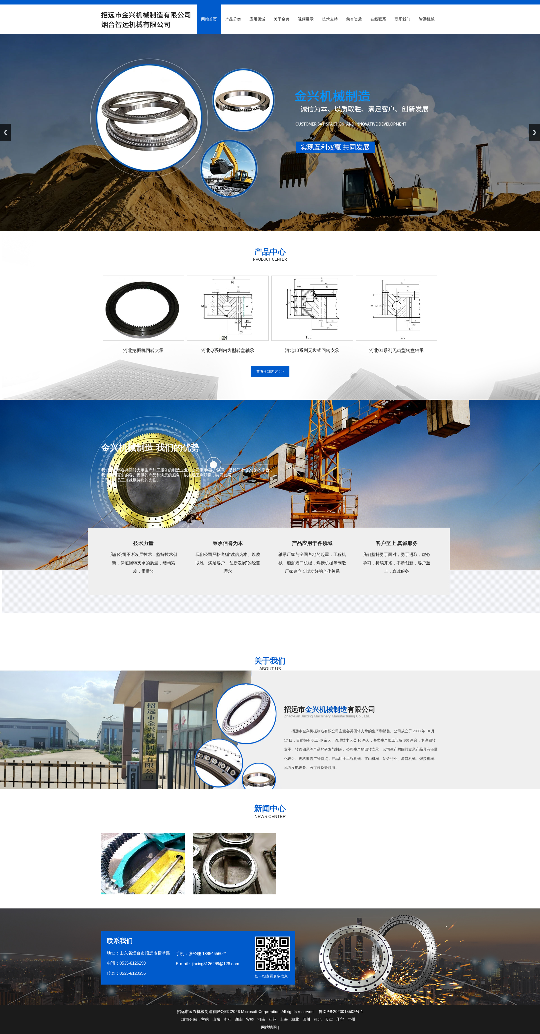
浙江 (227, 1019)
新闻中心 (270, 808)
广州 (351, 1019)
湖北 (295, 1019)
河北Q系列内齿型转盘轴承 (227, 350)
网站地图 (269, 1027)
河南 (261, 1019)
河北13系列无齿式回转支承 (312, 350)
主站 (205, 1019)
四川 (306, 1019)
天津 (329, 1019)
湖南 (239, 1019)
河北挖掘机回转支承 (143, 350)
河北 (317, 1019)
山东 (216, 1019)
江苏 (272, 1019)
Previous (5, 132)
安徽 (250, 1019)
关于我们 (270, 660)
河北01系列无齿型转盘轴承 (396, 350)
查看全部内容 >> (270, 371)
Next (534, 132)
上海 (284, 1019)
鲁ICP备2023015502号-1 (341, 1011)
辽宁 (340, 1019)
